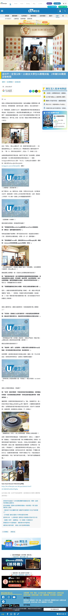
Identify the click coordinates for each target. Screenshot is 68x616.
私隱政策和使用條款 (7, 610)
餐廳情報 (46, 595)
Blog (34, 3)
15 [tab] (33, 24)
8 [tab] (32, 22)
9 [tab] (33, 22)
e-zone (40, 3)
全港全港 (17, 82)
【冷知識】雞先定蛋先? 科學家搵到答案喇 (15, 515)
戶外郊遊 (53, 595)
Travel (15, 3)
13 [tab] (30, 24)
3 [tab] (33, 20)
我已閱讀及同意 (55, 609)
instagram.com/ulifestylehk (11, 166)
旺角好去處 (35, 595)
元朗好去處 (60, 593)
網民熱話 (26, 600)
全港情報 (10, 82)
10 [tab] (35, 22)
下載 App (58, 3)
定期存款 (29, 18)
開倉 (35, 593)
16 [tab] (35, 24)
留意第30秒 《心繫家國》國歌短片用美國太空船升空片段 (20, 517)
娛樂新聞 (22, 18)
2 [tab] (32, 20)
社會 (41, 595)
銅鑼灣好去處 (51, 593)
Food (21, 3)
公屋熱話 (16, 18)
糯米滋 (13, 532)
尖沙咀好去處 (42, 593)
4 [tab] (35, 20)
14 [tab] (32, 24)
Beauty (28, 3)
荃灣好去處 (27, 595)
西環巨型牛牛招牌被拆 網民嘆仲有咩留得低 (16, 523)
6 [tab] (38, 20)
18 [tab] (38, 24)
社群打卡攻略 (64, 6)
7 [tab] (30, 22)
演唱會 (7, 16)
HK (10, 3)
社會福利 (59, 595)
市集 (31, 593)
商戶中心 (49, 3)
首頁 (3, 82)
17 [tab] (37, 24)
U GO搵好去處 (53, 6)
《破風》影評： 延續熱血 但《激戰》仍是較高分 (18, 520)
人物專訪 (5, 532)
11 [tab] (37, 22)
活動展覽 (26, 593)
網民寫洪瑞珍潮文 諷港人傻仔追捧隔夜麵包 (16, 525)
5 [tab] (37, 20)
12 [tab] (38, 22)
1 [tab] (30, 20)
